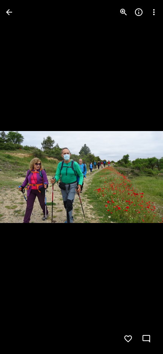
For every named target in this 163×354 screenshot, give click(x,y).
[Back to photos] (9, 12)
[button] (21, 177)
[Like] (128, 338)
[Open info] (138, 12)
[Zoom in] (123, 12)
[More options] (153, 12)
